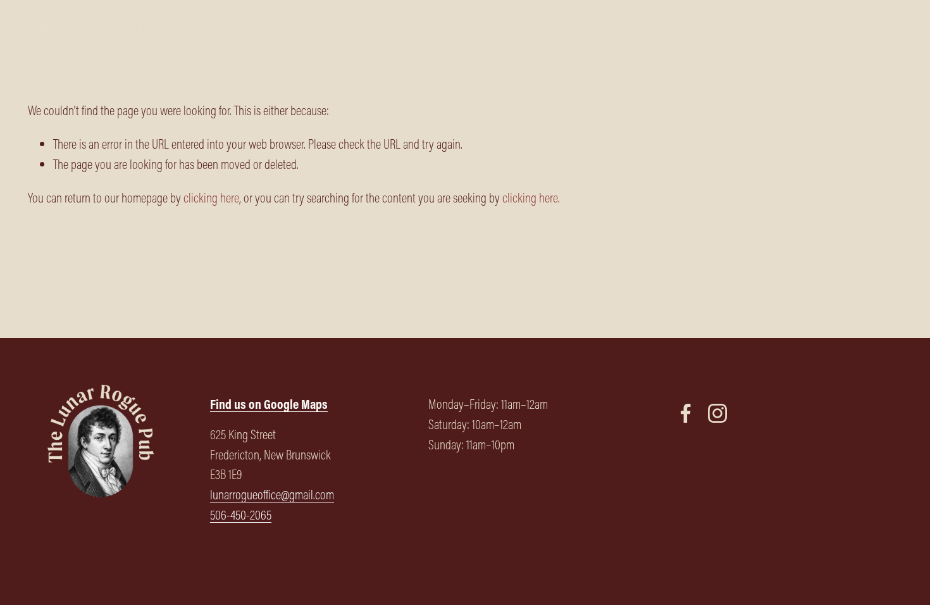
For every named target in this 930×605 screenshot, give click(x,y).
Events (719, 31)
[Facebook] (686, 413)
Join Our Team (821, 31)
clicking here (211, 197)
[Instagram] (717, 413)
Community (665, 31)
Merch (763, 31)
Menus (484, 31)
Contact (884, 31)
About (612, 31)
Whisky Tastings (549, 31)
